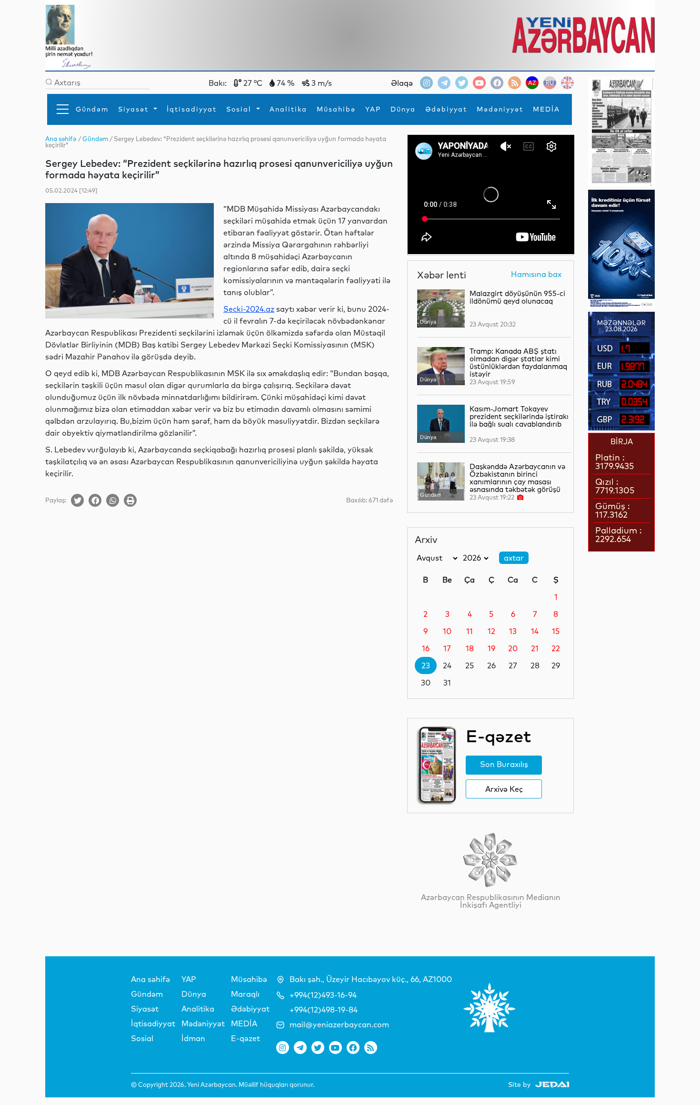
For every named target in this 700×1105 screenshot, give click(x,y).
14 (535, 631)
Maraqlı (245, 994)
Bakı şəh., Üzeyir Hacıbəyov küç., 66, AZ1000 (371, 979)
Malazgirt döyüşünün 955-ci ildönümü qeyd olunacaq (517, 297)
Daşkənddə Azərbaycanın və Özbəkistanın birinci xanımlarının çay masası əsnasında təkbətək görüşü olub (517, 481)
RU (550, 82)
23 (425, 665)
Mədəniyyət (500, 109)
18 (470, 648)
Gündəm (92, 109)
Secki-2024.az (248, 309)
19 (491, 648)
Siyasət (134, 109)
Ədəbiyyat (446, 109)
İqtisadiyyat (192, 109)
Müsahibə (336, 109)
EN (567, 82)
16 (426, 648)
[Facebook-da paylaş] (95, 500)
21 (535, 648)
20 (513, 648)
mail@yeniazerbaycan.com (339, 1024)
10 (447, 631)
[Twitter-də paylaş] (77, 500)
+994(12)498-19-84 (324, 1009)
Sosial (240, 109)
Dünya (403, 109)
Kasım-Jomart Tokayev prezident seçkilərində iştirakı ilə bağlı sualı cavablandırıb (519, 416)
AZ (532, 82)
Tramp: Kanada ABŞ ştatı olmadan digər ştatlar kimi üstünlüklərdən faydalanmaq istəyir (518, 363)
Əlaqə (402, 83)
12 (491, 631)
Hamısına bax (536, 274)
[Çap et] (130, 500)
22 (555, 648)
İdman (193, 1038)
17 (447, 648)
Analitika (288, 109)
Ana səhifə (150, 979)
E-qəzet (245, 1038)
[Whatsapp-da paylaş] (112, 500)
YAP (373, 109)
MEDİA (546, 109)
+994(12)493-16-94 (323, 995)
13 (513, 631)
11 (469, 631)
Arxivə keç (504, 789)
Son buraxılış (504, 764)
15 (556, 631)
